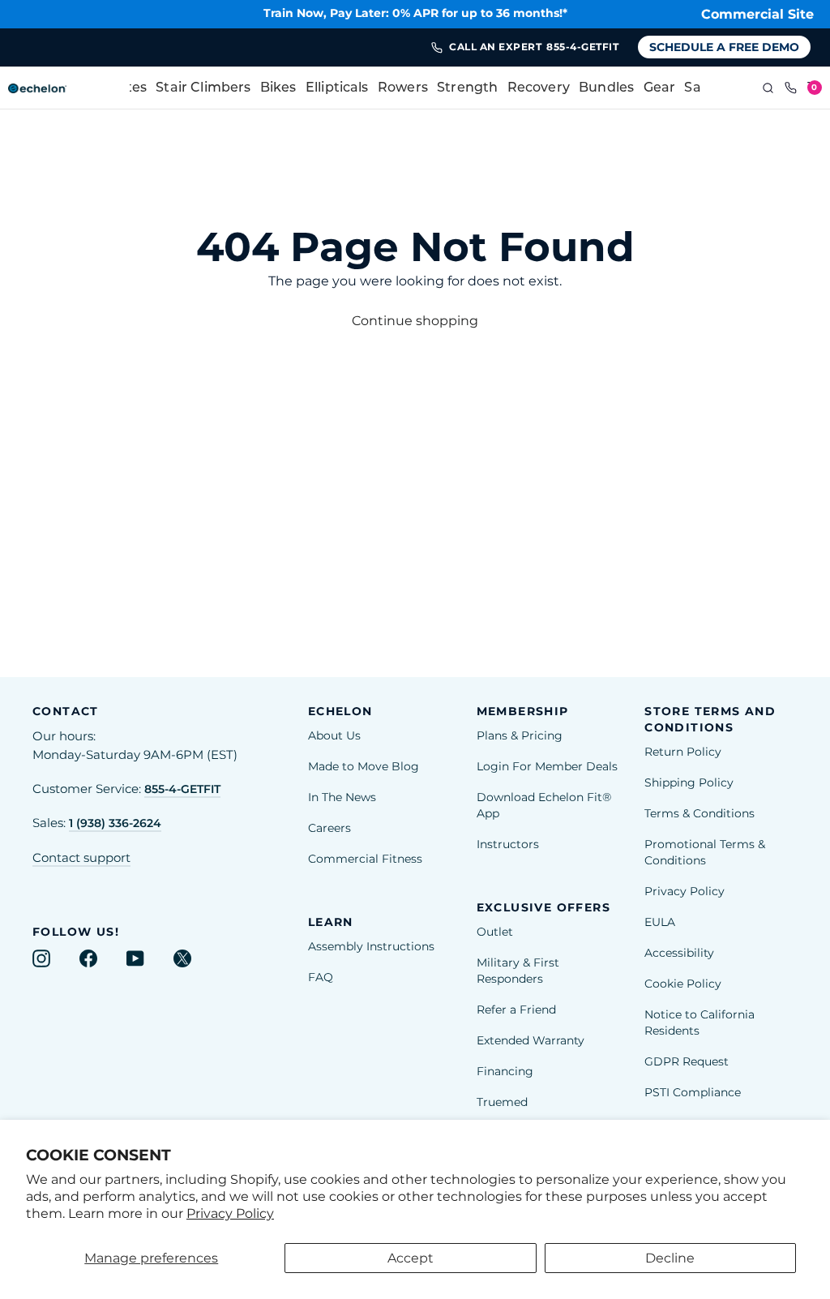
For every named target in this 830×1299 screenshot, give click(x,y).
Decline (670, 1258)
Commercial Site (757, 14)
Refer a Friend (516, 1009)
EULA (659, 922)
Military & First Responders (518, 970)
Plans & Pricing (520, 735)
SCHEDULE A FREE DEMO (724, 47)
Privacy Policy (230, 1213)
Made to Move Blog (363, 766)
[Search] (768, 88)
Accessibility (679, 952)
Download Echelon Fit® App (544, 805)
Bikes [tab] (278, 88)
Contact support (81, 858)
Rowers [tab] (403, 88)
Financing (505, 1071)
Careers (329, 828)
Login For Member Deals (547, 766)
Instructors (508, 844)
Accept (410, 1258)
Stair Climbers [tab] (203, 88)
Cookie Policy (682, 983)
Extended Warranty (530, 1040)
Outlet (495, 931)
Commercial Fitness (365, 858)
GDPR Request (686, 1061)
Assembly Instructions (371, 946)
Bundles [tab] (606, 88)
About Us (334, 735)
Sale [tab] (698, 88)
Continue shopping (415, 320)
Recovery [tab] (538, 88)
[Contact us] (791, 88)
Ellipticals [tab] (337, 88)
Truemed (502, 1102)
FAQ (320, 977)
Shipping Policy (689, 782)
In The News (342, 797)
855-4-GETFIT (182, 789)
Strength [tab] (467, 88)
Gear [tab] (660, 88)
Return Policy (682, 751)
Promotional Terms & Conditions (704, 852)
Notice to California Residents (699, 1022)
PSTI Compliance (692, 1092)
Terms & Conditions (699, 813)
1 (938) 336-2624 (115, 823)
